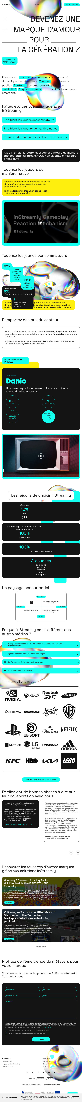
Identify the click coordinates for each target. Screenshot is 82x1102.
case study (9, 902)
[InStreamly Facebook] (38, 1072)
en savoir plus (41, 946)
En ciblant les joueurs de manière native (30, 128)
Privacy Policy (47, 1027)
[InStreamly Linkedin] (49, 1072)
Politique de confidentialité (31, 1084)
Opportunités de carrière (11, 1064)
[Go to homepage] (13, 4)
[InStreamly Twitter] (54, 1072)
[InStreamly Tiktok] (33, 1072)
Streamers (46, 1058)
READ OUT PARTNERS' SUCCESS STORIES (41, 780)
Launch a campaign (71, 5)
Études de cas (8, 1067)
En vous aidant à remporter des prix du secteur (35, 137)
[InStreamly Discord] (43, 1072)
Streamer (41, 1079)
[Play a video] (41, 223)
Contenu (46, 1064)
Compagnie (46, 1061)
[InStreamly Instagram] (27, 1072)
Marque (50, 1079)
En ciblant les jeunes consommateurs (29, 120)
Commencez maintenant (9, 60)
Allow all (75, 1098)
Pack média (46, 1067)
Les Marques (7, 1061)
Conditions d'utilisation (52, 1084)
